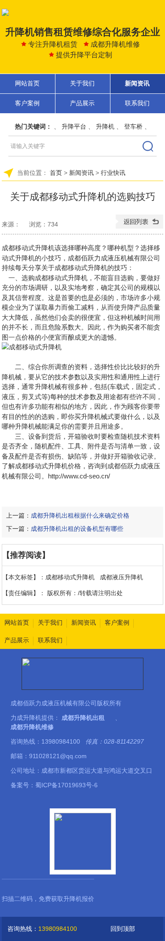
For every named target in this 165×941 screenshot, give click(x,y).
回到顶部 (122, 928)
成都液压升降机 (121, 577)
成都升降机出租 (83, 717)
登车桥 (133, 126)
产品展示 (82, 103)
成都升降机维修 (32, 726)
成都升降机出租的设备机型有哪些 (77, 528)
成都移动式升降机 (41, 466)
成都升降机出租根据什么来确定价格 (80, 515)
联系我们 (137, 103)
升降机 (105, 126)
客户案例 (27, 103)
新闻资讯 (137, 83)
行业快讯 (113, 172)
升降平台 (74, 126)
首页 (56, 172)
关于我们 (82, 83)
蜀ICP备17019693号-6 (66, 785)
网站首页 (27, 83)
